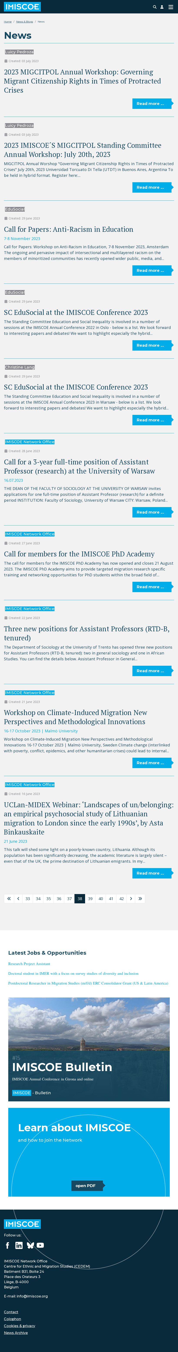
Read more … (150, 103)
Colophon (12, 1319)
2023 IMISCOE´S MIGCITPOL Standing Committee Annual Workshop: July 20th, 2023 (83, 150)
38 (80, 898)
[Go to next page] (131, 898)
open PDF (86, 1185)
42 (121, 898)
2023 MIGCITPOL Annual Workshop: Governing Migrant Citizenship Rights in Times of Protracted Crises (82, 81)
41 (111, 898)
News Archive (16, 1333)
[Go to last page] (140, 898)
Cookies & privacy (19, 1326)
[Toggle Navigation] (170, 7)
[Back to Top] (169, 1343)
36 (59, 898)
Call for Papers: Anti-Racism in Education (69, 229)
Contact (11, 1312)
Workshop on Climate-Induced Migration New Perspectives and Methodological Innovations (75, 717)
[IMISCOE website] (22, 1224)
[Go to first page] (9, 898)
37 (69, 898)
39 (90, 898)
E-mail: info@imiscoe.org (26, 1296)
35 (48, 898)
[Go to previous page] (18, 898)
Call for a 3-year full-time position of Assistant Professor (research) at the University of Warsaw (79, 466)
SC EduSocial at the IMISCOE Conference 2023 (76, 312)
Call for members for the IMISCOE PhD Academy (79, 553)
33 (28, 898)
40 (101, 898)
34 (38, 898)
